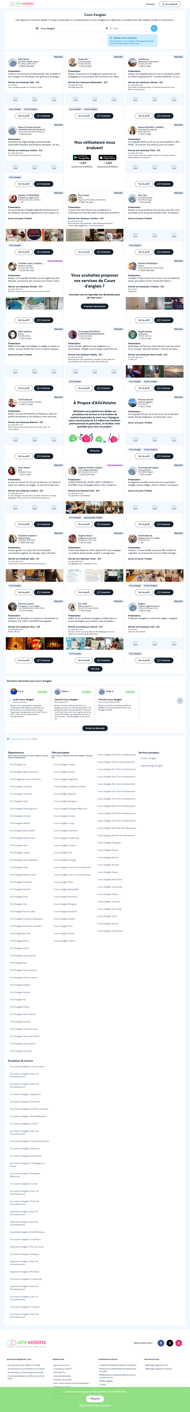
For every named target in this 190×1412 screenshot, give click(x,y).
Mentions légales (106, 1381)
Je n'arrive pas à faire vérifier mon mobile (24, 1365)
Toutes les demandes (62, 1376)
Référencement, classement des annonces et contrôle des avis (117, 1376)
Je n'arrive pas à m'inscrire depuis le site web (25, 1372)
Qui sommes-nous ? (61, 1365)
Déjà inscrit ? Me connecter (95, 1405)
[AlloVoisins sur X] (169, 1343)
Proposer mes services (62, 1379)
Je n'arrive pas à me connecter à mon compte (26, 1368)
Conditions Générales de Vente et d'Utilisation (117, 1365)
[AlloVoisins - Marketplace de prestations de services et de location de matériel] (21, 5)
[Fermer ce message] (184, 1392)
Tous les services (17, 739)
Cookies (102, 1384)
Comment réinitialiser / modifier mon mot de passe (26, 1377)
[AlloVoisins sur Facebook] (161, 1343)
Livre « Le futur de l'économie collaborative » (71, 1383)
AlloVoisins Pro (59, 1372)
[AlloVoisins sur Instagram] (178, 1343)
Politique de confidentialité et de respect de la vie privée (117, 1369)
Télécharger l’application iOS (156, 1365)
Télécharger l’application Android (158, 1368)
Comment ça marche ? (62, 1368)
